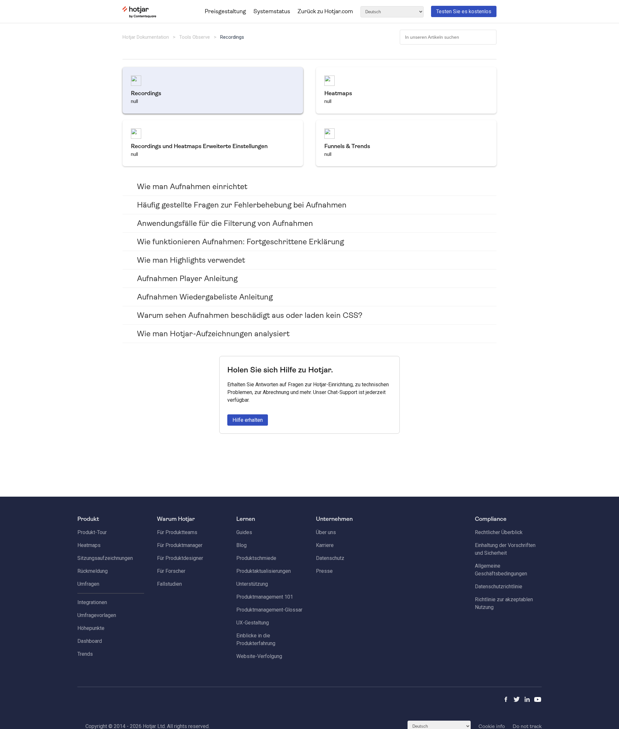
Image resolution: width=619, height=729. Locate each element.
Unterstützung (252, 584)
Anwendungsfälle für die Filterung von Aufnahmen (225, 223)
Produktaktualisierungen (263, 571)
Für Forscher (171, 571)
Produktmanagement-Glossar (269, 610)
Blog (241, 545)
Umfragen (88, 584)
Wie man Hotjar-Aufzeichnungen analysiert (213, 333)
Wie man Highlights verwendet (191, 260)
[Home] (139, 16)
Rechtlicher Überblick (499, 532)
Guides (244, 532)
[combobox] (448, 37)
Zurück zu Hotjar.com (325, 11)
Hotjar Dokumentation (146, 37)
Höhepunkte (90, 628)
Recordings (232, 37)
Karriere (325, 545)
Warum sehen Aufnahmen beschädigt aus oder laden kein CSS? (249, 315)
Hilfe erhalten (247, 420)
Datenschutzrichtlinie (498, 586)
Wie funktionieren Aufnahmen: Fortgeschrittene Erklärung (240, 241)
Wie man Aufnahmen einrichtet (192, 186)
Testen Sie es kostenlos (463, 11)
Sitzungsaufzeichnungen (105, 558)
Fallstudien (169, 584)
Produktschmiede (256, 558)
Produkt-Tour (92, 532)
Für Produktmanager (179, 545)
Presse (324, 571)
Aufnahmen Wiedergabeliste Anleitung (205, 296)
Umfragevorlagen (96, 615)
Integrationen (92, 602)
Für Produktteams (177, 532)
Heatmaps (89, 545)
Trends (85, 654)
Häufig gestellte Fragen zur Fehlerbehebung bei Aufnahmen (242, 204)
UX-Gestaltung (252, 623)
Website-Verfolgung (259, 656)
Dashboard (89, 641)
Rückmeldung (92, 571)
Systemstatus (271, 11)
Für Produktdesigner (180, 558)
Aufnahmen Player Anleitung (187, 278)
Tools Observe (194, 37)
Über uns (326, 532)
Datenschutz (330, 558)
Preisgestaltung (225, 11)
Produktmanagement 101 (264, 597)
